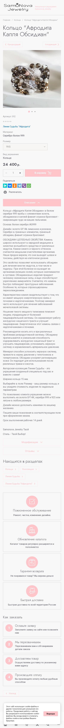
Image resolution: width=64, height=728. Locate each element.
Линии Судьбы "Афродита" (17, 126)
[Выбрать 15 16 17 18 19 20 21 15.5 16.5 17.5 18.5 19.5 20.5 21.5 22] (25, 146)
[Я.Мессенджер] (5, 186)
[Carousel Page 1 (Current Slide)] (29, 111)
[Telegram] (19, 186)
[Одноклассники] (15, 186)
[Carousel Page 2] (32, 111)
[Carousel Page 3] (35, 111)
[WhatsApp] (29, 186)
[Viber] (24, 186)
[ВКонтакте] (10, 186)
